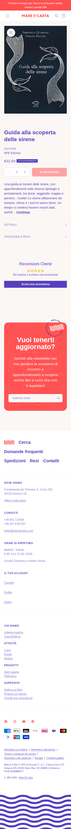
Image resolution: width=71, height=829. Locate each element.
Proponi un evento (15, 693)
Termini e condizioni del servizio (20, 754)
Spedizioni (15, 460)
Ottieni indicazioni (15, 500)
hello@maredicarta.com (18, 530)
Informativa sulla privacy (43, 749)
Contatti (51, 460)
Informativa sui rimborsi (16, 749)
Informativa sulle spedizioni (17, 758)
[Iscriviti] (57, 398)
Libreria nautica (13, 632)
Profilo (8, 592)
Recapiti (39, 758)
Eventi (8, 654)
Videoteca (10, 676)
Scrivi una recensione (35, 284)
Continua (23, 212)
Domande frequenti (23, 451)
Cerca (25, 442)
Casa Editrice (12, 636)
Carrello (9, 582)
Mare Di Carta (26, 777)
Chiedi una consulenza (18, 698)
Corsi (7, 650)
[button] (7, 15)
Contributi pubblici (55, 758)
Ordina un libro (13, 689)
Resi (34, 460)
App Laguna (11, 672)
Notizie (8, 658)
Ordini (8, 602)
